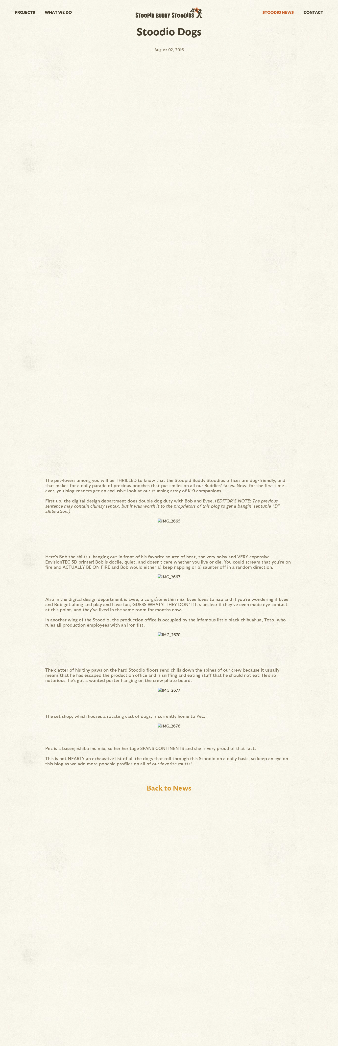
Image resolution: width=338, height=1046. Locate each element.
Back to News (169, 787)
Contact (313, 12)
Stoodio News (278, 12)
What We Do (58, 12)
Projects (25, 12)
